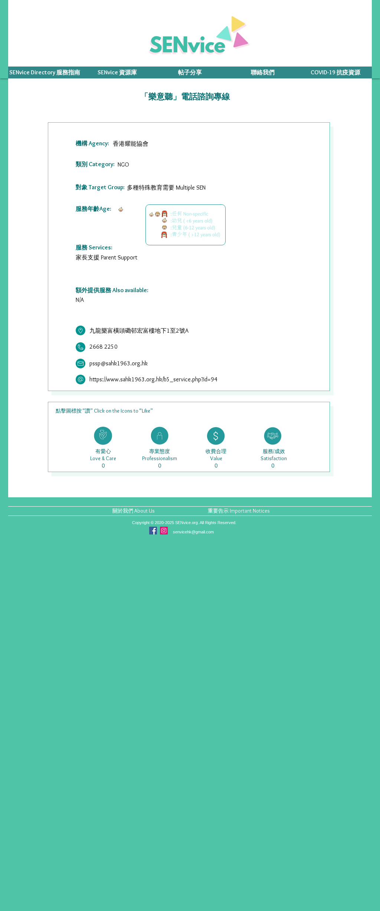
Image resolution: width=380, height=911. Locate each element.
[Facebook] (153, 530)
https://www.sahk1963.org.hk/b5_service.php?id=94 (153, 379)
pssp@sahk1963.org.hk (118, 363)
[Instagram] (164, 530)
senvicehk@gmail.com (193, 532)
